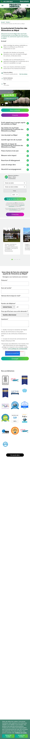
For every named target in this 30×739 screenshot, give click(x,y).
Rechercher (27, 5)
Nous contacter (24, 1)
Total (14, 190)
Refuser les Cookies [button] (8, 736)
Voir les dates (23, 74)
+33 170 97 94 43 (13, 209)
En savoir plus (15, 455)
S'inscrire (15, 115)
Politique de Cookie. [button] (21, 732)
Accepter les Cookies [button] (21, 736)
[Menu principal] (2, 5)
